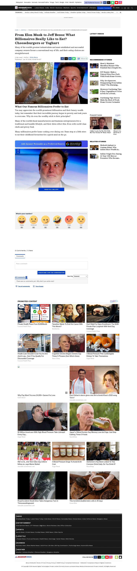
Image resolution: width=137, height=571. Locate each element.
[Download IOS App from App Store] (120, 557)
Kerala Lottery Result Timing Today (113, 12)
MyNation (78, 2)
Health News (44, 539)
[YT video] (116, 2)
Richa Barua (34, 57)
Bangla (62, 2)
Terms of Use (41, 563)
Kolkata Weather (50, 12)
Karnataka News (67, 519)
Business (59, 8)
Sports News (20, 532)
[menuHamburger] (128, 8)
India (47, 8)
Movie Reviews (52, 525)
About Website (31, 563)
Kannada (34, 2)
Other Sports (58, 532)
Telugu (52, 2)
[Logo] (24, 8)
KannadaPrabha (43, 2)
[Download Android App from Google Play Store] (116, 557)
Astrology (52, 539)
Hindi (66, 2)
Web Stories (70, 539)
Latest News (39, 8)
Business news (21, 545)
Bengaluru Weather (53, 552)
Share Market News (33, 545)
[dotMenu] (122, 8)
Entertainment (82, 8)
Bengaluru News (102, 519)
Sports (73, 8)
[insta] (120, 2)
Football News (40, 532)
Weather (19, 552)
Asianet (23, 557)
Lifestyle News (21, 539)
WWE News (49, 532)
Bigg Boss (43, 525)
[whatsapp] (112, 2)
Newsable (27, 2)
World (52, 8)
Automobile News (87, 545)
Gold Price (44, 545)
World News (56, 519)
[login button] (125, 8)
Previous (117, 12)
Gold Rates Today (63, 12)
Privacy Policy (51, 563)
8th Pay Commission (61, 545)
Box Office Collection (64, 525)
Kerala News (77, 519)
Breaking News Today (23, 519)
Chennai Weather (40, 552)
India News (47, 519)
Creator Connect (104, 8)
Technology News (74, 545)
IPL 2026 (116, 8)
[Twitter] (108, 2)
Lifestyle (92, 8)
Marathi (71, 2)
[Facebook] (105, 2)
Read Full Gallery (51, 189)
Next (120, 12)
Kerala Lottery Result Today (34, 12)
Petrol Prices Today (93, 12)
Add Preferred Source (92, 2)
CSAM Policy (60, 563)
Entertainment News (22, 525)
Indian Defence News (89, 519)
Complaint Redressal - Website (75, 563)
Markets (66, 8)
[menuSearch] (132, 8)
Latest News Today (37, 519)
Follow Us (84, 58)
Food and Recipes (33, 539)
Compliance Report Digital (95, 563)
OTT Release (34, 525)
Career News (60, 539)
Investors (108, 563)
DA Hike (51, 545)
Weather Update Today (78, 12)
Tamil (57, 2)
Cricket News (30, 532)
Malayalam (19, 2)
